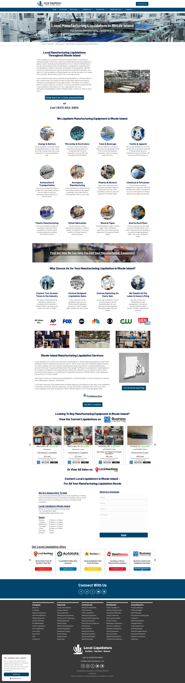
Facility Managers (136, 610)
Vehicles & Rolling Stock (114, 610)
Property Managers (137, 607)
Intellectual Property (63, 631)
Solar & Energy (61, 623)
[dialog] (16, 667)
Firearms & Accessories (114, 639)
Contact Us (36, 639)
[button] (16, 678)
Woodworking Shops (88, 634)
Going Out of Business (138, 636)
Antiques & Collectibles (113, 613)
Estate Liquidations (112, 607)
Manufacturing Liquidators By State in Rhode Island (82, 44)
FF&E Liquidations (88, 613)
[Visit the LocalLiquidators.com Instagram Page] (86, 591)
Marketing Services (38, 618)
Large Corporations (137, 626)
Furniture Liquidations (113, 626)
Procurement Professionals (140, 615)
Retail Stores (86, 626)
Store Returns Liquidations (90, 623)
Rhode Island (60, 44)
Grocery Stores (62, 634)
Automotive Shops (88, 631)
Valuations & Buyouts (39, 613)
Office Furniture (87, 610)
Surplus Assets (62, 636)
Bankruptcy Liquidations (114, 623)
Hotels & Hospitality (63, 628)
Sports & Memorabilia (113, 618)
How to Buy (36, 631)
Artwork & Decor (111, 621)
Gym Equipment (87, 628)
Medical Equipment (63, 621)
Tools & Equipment (112, 631)
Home (43, 44)
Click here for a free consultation (64, 97)
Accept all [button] (16, 674)
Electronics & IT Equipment (66, 618)
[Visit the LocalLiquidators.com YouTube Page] (98, 591)
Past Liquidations (38, 628)
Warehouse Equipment (89, 615)
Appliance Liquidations (113, 628)
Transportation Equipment (90, 618)
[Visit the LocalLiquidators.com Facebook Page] (81, 591)
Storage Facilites (136, 623)
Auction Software (38, 621)
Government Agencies (138, 634)
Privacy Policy (7, 670)
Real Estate (61, 639)
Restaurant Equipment (89, 607)
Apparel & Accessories (113, 636)
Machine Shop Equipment (65, 626)
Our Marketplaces (37, 623)
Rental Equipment (87, 639)
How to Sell (36, 634)
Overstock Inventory (88, 621)
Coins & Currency (111, 634)
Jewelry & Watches (112, 615)
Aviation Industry (62, 610)
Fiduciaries (134, 618)
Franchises (134, 639)
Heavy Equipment (62, 613)
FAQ (33, 636)
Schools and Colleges (88, 636)
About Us (35, 607)
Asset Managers (136, 613)
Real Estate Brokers (137, 621)
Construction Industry (64, 607)
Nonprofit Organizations (139, 631)
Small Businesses (136, 628)
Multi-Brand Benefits (39, 615)
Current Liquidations (38, 626)
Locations (50, 44)
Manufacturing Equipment (65, 615)
